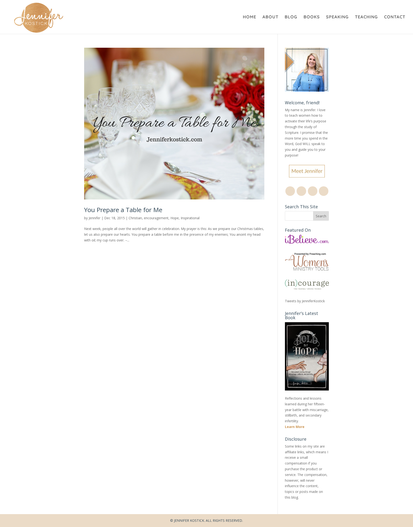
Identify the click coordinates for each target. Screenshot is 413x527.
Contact (394, 17)
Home (249, 17)
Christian (135, 218)
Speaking (337, 17)
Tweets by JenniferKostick (305, 301)
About (270, 17)
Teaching (366, 17)
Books (312, 17)
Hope (174, 218)
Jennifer (94, 218)
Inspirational (190, 218)
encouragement (156, 218)
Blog (291, 17)
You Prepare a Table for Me (123, 209)
